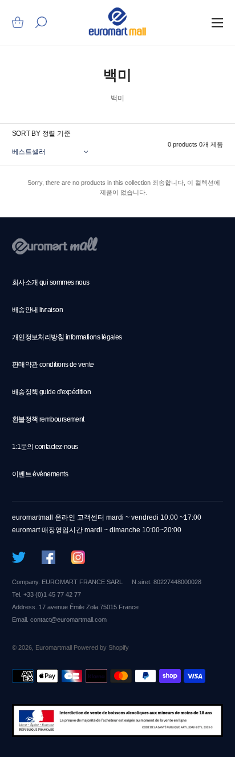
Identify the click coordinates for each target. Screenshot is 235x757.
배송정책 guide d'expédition (51, 392)
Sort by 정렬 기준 (41, 133)
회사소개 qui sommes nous (51, 282)
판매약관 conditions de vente (53, 365)
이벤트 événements (40, 474)
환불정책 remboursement (48, 419)
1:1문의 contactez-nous (45, 447)
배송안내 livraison (37, 310)
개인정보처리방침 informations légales (67, 337)
